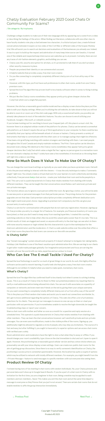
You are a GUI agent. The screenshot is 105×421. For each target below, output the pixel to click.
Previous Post (21, 396)
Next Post (86, 396)
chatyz (32, 177)
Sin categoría (13, 28)
